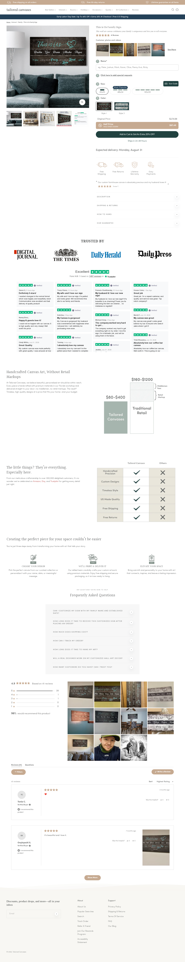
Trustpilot (54, 481)
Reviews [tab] (16, 765)
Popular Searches (85, 912)
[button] (172, 10)
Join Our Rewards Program (85, 932)
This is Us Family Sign (108, 27)
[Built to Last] (47, 118)
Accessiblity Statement (82, 941)
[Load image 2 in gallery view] (30, 118)
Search (80, 917)
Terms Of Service (116, 917)
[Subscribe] (56, 914)
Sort (151, 782)
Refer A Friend (83, 926)
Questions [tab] (29, 765)
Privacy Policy (114, 907)
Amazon (37, 481)
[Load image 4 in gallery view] (64, 118)
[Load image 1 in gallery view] (14, 118)
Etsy (43, 481)
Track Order (82, 921)
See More (172, 50)
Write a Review (165, 772)
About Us (81, 907)
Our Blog (112, 926)
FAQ (110, 921)
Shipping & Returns (116, 912)
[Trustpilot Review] (80, 118)
